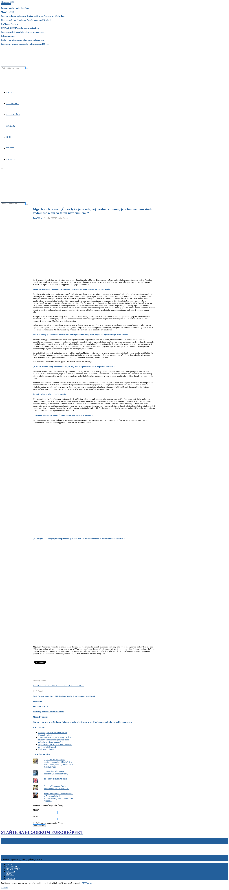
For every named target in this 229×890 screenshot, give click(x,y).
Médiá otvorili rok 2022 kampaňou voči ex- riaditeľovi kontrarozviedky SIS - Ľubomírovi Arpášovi (58, 797)
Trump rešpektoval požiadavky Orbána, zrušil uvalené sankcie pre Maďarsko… (33, 16)
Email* (36, 816)
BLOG (9, 137)
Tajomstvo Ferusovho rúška (55, 779)
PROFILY (10, 159)
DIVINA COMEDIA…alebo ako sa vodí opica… (20, 28)
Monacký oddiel (7, 12)
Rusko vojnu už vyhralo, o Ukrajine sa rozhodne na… (22, 40)
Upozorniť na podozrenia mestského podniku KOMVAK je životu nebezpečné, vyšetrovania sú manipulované (58, 763)
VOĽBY (10, 148)
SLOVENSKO (12, 103)
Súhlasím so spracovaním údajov (50, 823)
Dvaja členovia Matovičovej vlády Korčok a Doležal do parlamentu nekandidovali (64, 696)
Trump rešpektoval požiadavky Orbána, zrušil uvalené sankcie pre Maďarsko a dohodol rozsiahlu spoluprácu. (82, 722)
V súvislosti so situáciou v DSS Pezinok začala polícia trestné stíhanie (58, 686)
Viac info (89, 883)
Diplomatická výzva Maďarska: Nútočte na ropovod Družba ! (26, 20)
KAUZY (10, 92)
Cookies (13, 845)
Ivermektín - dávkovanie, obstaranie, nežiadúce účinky (56, 772)
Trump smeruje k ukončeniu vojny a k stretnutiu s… (22, 32)
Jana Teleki (37, 218)
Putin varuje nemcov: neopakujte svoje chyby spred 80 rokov (25, 44)
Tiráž (3, 845)
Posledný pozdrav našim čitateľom (15, 8)
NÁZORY (10, 126)
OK (83, 883)
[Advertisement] (81, 673)
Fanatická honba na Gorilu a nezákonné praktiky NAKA (56, 787)
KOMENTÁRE (13, 115)
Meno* (36, 810)
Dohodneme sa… (8, 36)
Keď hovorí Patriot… (9, 24)
